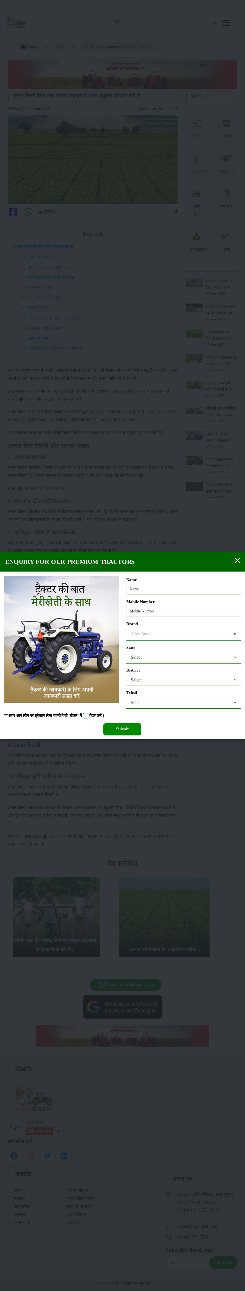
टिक (92, 715)
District (133, 670)
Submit (122, 729)
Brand (132, 624)
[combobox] (183, 657)
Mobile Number (140, 602)
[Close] (237, 560)
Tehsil (131, 693)
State (130, 647)
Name (131, 580)
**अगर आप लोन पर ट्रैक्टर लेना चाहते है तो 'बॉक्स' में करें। (54, 715)
